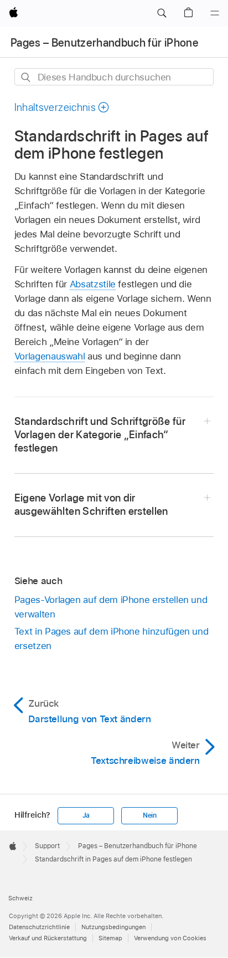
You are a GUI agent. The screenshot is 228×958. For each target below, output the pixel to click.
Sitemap (110, 938)
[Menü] (214, 13)
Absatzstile (93, 284)
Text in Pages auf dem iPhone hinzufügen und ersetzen (111, 638)
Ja (86, 815)
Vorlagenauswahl (49, 356)
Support (47, 846)
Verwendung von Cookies (170, 938)
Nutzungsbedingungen (113, 927)
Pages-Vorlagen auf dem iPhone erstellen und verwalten (111, 607)
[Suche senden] (26, 77)
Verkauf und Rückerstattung (48, 938)
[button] (161, 13)
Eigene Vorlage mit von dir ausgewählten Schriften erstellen (91, 504)
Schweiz (20, 898)
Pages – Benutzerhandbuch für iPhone (105, 42)
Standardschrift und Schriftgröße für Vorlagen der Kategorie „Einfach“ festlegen (99, 434)
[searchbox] (114, 76)
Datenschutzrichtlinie (39, 927)
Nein (150, 815)
